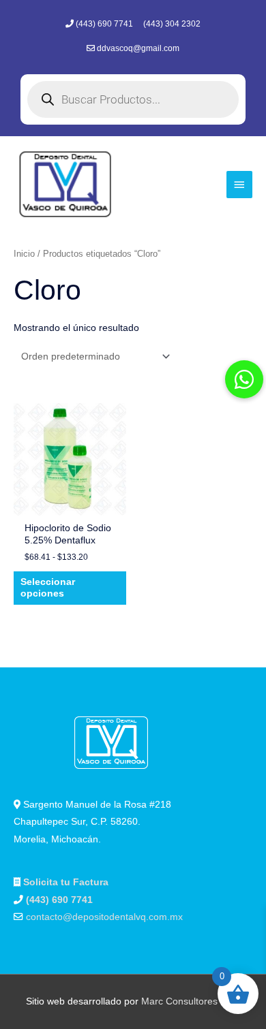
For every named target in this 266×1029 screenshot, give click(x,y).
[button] (244, 379)
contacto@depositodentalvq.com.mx (104, 917)
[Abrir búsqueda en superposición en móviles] (133, 99)
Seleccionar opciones (47, 588)
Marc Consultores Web (190, 1001)
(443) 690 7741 (105, 24)
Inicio (24, 254)
